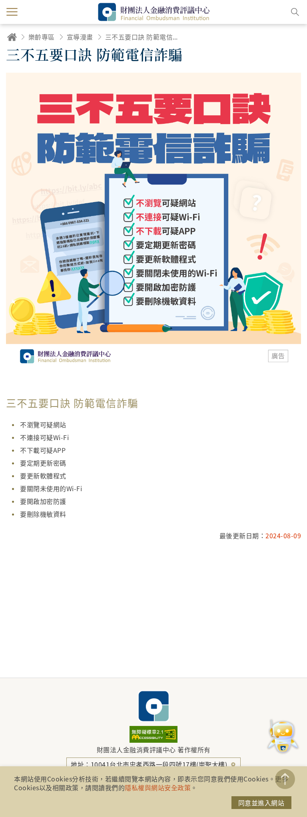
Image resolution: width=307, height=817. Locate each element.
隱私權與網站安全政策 (158, 787)
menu (12, 12)
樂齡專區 (41, 37)
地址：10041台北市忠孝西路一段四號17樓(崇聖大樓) (150, 764)
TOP (285, 779)
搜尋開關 (295, 12)
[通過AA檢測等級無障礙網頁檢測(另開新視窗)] (153, 740)
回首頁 (12, 37)
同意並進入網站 (261, 802)
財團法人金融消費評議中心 (153, 706)
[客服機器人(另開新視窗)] (283, 737)
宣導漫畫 (80, 37)
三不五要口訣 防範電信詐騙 (143, 37)
